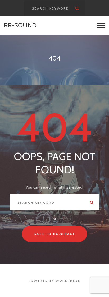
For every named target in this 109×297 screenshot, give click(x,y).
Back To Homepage (54, 234)
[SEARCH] (77, 8)
